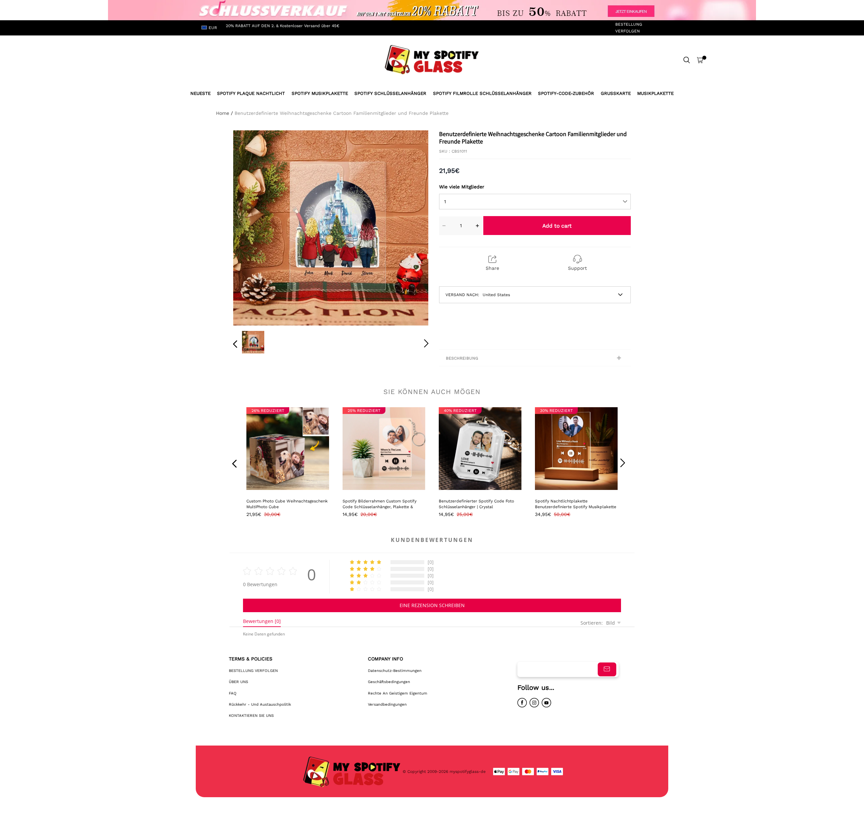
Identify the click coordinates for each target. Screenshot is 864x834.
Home (222, 113)
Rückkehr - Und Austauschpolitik (260, 704)
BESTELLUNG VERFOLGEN (628, 27)
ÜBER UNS (238, 681)
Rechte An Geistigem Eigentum (397, 693)
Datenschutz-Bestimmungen (395, 670)
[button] (248, 226)
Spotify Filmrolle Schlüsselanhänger (482, 93)
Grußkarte (616, 93)
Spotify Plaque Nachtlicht (251, 93)
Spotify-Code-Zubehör (566, 93)
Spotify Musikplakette (320, 93)
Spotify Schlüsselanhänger (390, 93)
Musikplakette (655, 93)
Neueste (200, 93)
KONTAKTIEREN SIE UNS (251, 715)
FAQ (233, 693)
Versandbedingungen (387, 704)
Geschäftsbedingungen (389, 681)
